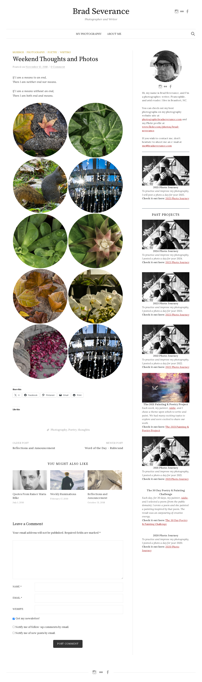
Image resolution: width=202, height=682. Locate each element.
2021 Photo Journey (177, 478)
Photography (36, 52)
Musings (18, 52)
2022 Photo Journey (177, 367)
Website (18, 609)
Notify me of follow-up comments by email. (42, 627)
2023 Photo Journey (177, 262)
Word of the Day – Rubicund (104, 448)
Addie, (172, 407)
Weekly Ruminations (63, 494)
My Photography (88, 34)
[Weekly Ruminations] (67, 480)
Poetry (52, 52)
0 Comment (58, 66)
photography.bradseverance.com (162, 119)
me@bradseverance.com (157, 145)
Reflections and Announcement (34, 448)
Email (17, 598)
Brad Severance (101, 11)
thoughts (84, 429)
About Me (114, 34)
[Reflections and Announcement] (105, 480)
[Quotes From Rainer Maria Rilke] (30, 480)
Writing (65, 52)
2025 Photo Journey (177, 198)
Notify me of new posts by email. (35, 633)
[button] (40, 130)
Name (17, 587)
